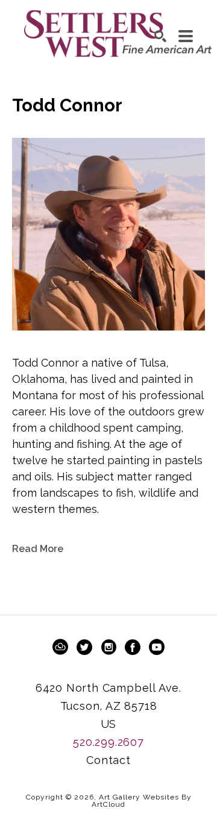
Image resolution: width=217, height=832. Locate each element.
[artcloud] (60, 647)
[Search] (160, 36)
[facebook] (132, 647)
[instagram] (108, 647)
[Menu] (185, 36)
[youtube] (157, 647)
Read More (37, 548)
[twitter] (84, 647)
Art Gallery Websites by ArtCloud (142, 801)
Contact (108, 760)
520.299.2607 (108, 742)
